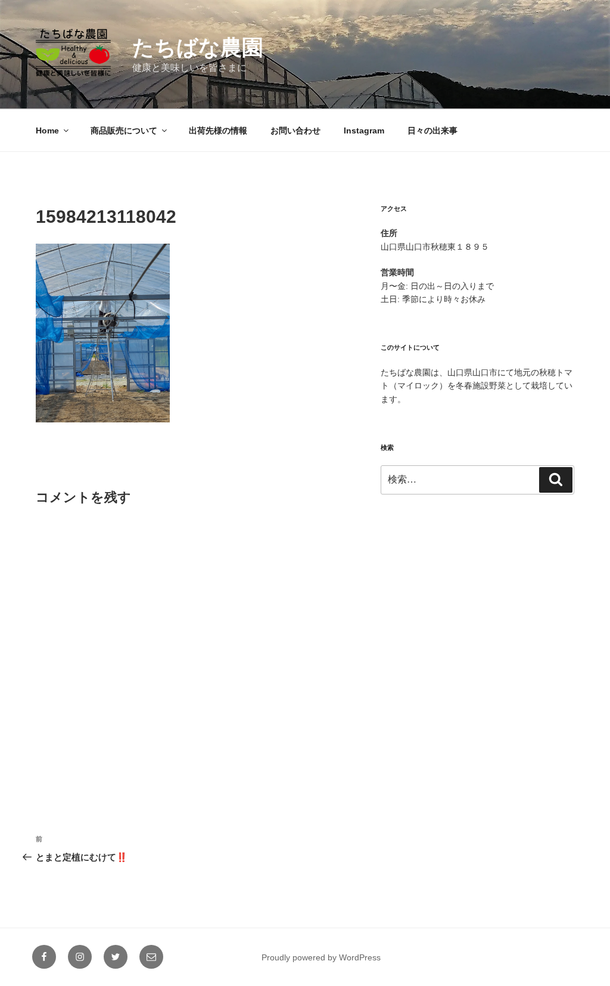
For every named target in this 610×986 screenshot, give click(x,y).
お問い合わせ (295, 130)
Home (47, 130)
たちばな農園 (197, 47)
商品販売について (124, 130)
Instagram (364, 130)
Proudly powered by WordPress (321, 957)
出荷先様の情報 (218, 130)
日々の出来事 (432, 130)
